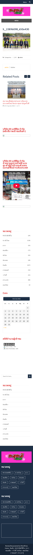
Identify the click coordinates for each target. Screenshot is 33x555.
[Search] (30, 376)
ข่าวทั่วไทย (6, 240)
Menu (25, 2)
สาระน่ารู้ (5, 280)
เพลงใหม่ (5, 285)
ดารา (4, 245)
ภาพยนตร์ (6, 270)
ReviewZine (9, 546)
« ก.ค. (5, 327)
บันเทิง (5, 265)
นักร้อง (5, 255)
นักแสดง (5, 260)
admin (21, 57)
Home (7, 548)
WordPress (24, 546)
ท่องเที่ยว (5, 250)
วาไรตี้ (5, 275)
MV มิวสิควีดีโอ (7, 235)
